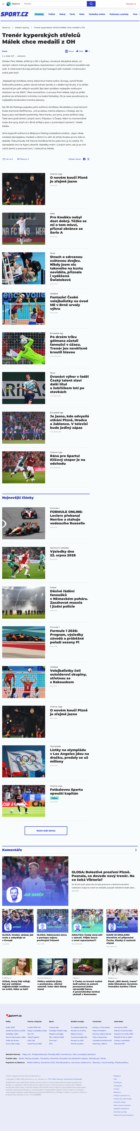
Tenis (72, 14)
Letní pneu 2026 (120, 1027)
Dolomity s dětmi (100, 1044)
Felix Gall (31, 1040)
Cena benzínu (66, 1054)
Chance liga (54, 1027)
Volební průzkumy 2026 (15, 1031)
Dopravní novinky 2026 (123, 1034)
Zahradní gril (94, 1058)
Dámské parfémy (63, 1062)
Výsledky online (97, 14)
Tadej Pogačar (33, 1037)
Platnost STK (119, 1044)
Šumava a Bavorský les (102, 1034)
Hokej (62, 14)
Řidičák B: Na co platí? (123, 1037)
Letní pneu (75, 1062)
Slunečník (54, 1058)
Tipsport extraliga (56, 1034)
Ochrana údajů (120, 1102)
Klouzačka (63, 1058)
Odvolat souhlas (120, 1112)
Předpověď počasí (39, 1054)
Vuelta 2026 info (34, 1027)
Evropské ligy (56, 333)
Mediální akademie (121, 1109)
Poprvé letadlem (99, 1031)
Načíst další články (46, 830)
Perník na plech (77, 1044)
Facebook (118, 1082)
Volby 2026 (10, 1027)
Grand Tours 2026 (34, 1044)
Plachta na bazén (32, 1058)
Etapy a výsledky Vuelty (37, 1031)
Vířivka (103, 1058)
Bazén (21, 1058)
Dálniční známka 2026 (123, 1031)
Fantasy (39, 14)
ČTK (49, 1079)
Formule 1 (55, 508)
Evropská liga (56, 413)
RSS (115, 1079)
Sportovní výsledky (59, 548)
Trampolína (44, 1058)
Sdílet (81, 51)
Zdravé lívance (77, 1034)
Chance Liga (56, 174)
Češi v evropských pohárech (84, 1054)
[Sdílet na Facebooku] (84, 159)
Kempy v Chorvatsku (101, 1027)
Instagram (118, 1086)
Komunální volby (13, 1044)
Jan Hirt (30, 1034)
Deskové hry (86, 1062)
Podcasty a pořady (119, 14)
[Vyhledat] (91, 4)
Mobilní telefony (33, 1062)
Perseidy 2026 (53, 1054)
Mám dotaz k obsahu (122, 1105)
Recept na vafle (77, 1040)
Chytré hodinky (107, 1062)
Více (135, 14)
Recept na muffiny (78, 1031)
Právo (4, 51)
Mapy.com (26, 1054)
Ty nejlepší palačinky (79, 1027)
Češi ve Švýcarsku (100, 1037)
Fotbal (52, 14)
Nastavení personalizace (123, 1115)
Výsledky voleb (12, 1034)
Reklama (117, 1092)
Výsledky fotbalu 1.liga (58, 1031)
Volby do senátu (12, 1040)
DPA (54, 1079)
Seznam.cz (131, 4)
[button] (23, 189)
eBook (71, 51)
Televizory (96, 1062)
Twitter (116, 1089)
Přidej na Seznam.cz (122, 1095)
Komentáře (12, 850)
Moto (81, 14)
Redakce (117, 1076)
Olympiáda (55, 746)
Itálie (52, 214)
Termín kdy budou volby (16, 1037)
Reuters (60, 1079)
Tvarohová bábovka (79, 1037)
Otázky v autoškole (122, 1040)
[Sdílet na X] (88, 159)
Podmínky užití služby (123, 1099)
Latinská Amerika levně (102, 1040)
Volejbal (54, 294)
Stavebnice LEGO (48, 1062)
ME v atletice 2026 (56, 1037)
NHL (51, 1044)
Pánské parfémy (122, 1062)
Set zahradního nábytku (78, 1058)
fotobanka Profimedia (73, 1079)
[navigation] (3, 4)
